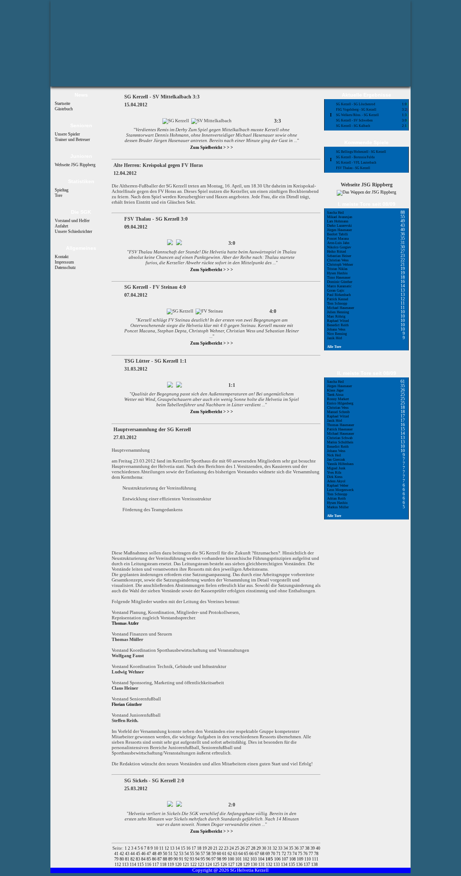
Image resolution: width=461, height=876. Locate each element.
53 (181, 853)
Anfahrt (61, 226)
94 (198, 859)
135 (292, 864)
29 (259, 848)
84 (144, 859)
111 (315, 859)
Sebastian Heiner (339, 256)
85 (149, 859)
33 (280, 848)
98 (219, 859)
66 (252, 853)
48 (154, 853)
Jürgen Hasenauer (339, 230)
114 (133, 864)
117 (156, 864)
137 (307, 864)
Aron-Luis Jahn (338, 243)
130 (254, 864)
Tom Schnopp (337, 303)
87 (160, 859)
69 (268, 853)
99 (225, 859)
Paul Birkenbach (339, 295)
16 (189, 848)
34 (286, 848)
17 (194, 848)
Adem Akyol (336, 481)
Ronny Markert (338, 399)
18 (199, 848)
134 (284, 864)
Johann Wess (336, 329)
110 (308, 859)
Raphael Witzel (338, 321)
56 (198, 853)
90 (176, 859)
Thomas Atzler (125, 623)
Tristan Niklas (337, 269)
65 (246, 853)
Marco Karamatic (339, 286)
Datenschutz (65, 267)
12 (167, 848)
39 (313, 848)
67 (257, 853)
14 (178, 848)
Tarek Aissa (335, 395)
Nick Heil (334, 455)
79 (117, 859)
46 (144, 853)
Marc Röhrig (336, 316)
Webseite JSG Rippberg (75, 165)
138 (314, 864)
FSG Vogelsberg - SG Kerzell (356, 109)
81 (127, 859)
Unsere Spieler (67, 134)
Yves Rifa (334, 472)
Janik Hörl (334, 338)
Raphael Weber (337, 485)
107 (285, 859)
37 (302, 848)
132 (269, 864)
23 (226, 848)
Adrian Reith (336, 498)
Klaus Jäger (335, 390)
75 (300, 853)
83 (138, 859)
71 (279, 853)
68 (262, 853)
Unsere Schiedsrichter (73, 231)
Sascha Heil (335, 212)
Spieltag (61, 190)
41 (117, 853)
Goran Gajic (335, 290)
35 (291, 848)
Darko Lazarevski (339, 225)
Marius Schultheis (340, 442)
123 (201, 864)
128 (239, 864)
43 (127, 853)
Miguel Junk (336, 468)
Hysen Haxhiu (337, 273)
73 (289, 853)
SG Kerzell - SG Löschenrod (355, 104)
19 (205, 848)
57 (203, 853)
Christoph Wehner (340, 264)
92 (187, 859)
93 (192, 859)
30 (264, 848)
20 (210, 848)
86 (154, 859)
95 (203, 859)
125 (216, 864)
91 (181, 859)
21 (216, 848)
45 (138, 853)
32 (275, 848)
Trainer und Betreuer (72, 139)
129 (247, 864)
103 (254, 859)
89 (171, 859)
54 (187, 853)
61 (225, 853)
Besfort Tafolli (337, 234)
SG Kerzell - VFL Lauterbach (356, 162)
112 (118, 864)
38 (307, 848)
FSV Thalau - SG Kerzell (353, 168)
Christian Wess (338, 260)
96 (208, 859)
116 (148, 864)
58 (208, 853)
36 (297, 848)
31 (270, 848)
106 (278, 859)
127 (232, 864)
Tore (58, 195)
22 (221, 848)
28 (253, 848)
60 (219, 853)
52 (176, 853)
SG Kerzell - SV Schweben (354, 120)
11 (162, 848)
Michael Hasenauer (340, 308)
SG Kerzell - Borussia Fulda (355, 157)
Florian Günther (127, 704)
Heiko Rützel (336, 251)
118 (163, 864)
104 (261, 859)
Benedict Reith (338, 325)
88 (165, 859)
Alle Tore (334, 347)
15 (183, 848)
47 (149, 853)
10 (156, 848)
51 (171, 853)
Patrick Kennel (337, 299)
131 (262, 864)
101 (239, 859)
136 (300, 864)
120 (179, 864)
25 (237, 848)
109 (300, 859)
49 (160, 853)
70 (273, 853)
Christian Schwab (340, 438)
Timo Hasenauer (338, 277)
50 (165, 853)
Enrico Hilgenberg (340, 403)
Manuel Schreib (338, 412)
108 (293, 859)
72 (284, 853)
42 (122, 853)
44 (133, 853)
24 (232, 848)
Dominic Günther (339, 282)
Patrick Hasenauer (340, 429)
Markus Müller (338, 507)
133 (277, 864)
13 (172, 848)
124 (209, 864)
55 (192, 853)
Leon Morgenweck (340, 490)
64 (241, 853)
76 (306, 853)
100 (231, 859)
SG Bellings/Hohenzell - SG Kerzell (361, 152)
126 (224, 864)
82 (133, 859)
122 (194, 864)
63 (235, 853)
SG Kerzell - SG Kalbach (353, 126)
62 (230, 853)
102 (246, 859)
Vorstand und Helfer (72, 220)
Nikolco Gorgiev (339, 247)
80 (122, 859)
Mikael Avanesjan (339, 217)
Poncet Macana (338, 238)
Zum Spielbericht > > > (211, 147)
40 (318, 848)
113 (126, 864)
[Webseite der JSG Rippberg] (366, 192)
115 (141, 864)
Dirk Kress (335, 477)
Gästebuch (64, 109)
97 (214, 859)
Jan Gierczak (336, 459)
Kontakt (61, 257)
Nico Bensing (337, 334)
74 (295, 853)
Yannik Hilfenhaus (340, 464)
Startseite (62, 103)
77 (311, 853)
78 (316, 853)
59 (214, 853)
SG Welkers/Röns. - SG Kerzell (357, 115)
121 (186, 864)
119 (171, 864)
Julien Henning (338, 312)
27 (248, 848)
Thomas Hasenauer (340, 425)
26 (243, 848)
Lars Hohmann (337, 221)
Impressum (64, 262)
